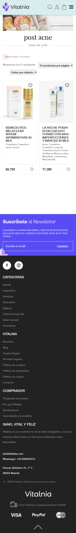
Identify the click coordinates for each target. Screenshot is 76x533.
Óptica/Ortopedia (13, 314)
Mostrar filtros (18, 56)
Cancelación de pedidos (17, 416)
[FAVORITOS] (31, 85)
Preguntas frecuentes (15, 398)
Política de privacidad (16, 370)
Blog (5, 347)
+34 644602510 (26, 459)
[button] (32, 169)
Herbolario (9, 302)
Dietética (8, 296)
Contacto (8, 382)
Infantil (7, 284)
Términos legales (12, 359)
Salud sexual (10, 320)
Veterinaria (9, 325)
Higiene (7, 308)
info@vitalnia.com (13, 453)
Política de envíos (13, 376)
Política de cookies (14, 365)
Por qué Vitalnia (12, 404)
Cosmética (9, 290)
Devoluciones (11, 410)
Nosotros (8, 341)
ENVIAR (62, 246)
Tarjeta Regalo (11, 353)
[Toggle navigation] (71, 7)
